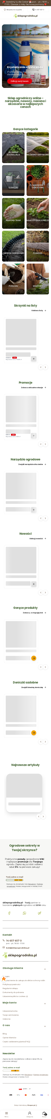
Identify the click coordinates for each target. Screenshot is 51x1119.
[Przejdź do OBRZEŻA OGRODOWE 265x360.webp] (13, 246)
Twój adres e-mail (14, 877)
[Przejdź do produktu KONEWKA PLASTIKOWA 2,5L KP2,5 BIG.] (21, 493)
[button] (24, 969)
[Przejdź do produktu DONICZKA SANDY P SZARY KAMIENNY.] (21, 716)
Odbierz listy (37, 311)
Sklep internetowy (24, 1105)
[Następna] (48, 3)
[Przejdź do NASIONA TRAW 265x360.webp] (13, 213)
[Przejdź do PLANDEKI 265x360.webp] (38, 246)
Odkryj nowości (36, 539)
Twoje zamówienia (11, 1015)
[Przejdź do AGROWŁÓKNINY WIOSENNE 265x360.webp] (38, 147)
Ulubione (6, 1019)
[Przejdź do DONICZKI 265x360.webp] (13, 180)
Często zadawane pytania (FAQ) (16, 1041)
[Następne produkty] (45, 367)
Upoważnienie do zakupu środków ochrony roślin (24, 980)
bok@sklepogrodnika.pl (17, 948)
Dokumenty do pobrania (13, 992)
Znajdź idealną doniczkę (32, 687)
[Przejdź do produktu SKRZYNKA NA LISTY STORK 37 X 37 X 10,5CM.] (21, 339)
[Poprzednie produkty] (40, 367)
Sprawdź (13, 162)
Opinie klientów (9, 1038)
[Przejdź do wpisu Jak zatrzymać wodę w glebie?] (24, 786)
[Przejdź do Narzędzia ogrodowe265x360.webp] (38, 180)
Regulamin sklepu (10, 988)
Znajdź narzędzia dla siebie (30, 464)
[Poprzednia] (3, 3)
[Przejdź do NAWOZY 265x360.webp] (38, 213)
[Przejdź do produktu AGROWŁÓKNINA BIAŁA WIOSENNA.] (21, 641)
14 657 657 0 (39, 10)
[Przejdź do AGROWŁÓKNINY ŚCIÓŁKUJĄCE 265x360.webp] (13, 147)
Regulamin (32, 884)
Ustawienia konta (10, 1011)
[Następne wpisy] (43, 816)
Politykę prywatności (40, 1075)
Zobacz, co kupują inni (33, 613)
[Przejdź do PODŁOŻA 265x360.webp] (13, 279)
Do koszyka (33, 358)
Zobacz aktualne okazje (32, 387)
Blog (5, 1034)
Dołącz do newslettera (18, 880)
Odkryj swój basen (20, 81)
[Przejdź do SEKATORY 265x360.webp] (38, 279)
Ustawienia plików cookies (14, 996)
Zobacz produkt (33, 658)
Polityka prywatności (11, 984)
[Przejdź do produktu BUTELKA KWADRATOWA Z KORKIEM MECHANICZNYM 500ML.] (21, 567)
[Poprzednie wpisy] (38, 816)
